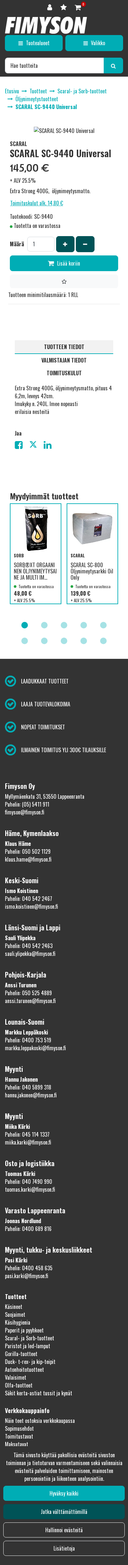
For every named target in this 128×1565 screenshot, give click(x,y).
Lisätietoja (64, 1548)
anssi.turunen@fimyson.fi (30, 1001)
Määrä (17, 244)
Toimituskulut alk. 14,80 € (36, 203)
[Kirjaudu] (50, 7)
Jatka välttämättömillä (64, 1512)
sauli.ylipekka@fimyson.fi (30, 954)
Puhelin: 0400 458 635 (29, 1268)
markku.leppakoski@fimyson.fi (35, 1048)
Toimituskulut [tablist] (64, 373)
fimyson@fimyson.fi (24, 812)
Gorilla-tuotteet (21, 1354)
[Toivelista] (64, 7)
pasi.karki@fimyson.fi (26, 1276)
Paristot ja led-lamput (27, 1346)
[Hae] (113, 65)
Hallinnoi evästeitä (64, 1530)
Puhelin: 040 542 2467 (28, 899)
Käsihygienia (17, 1322)
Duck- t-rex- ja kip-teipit (30, 1362)
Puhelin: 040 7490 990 (28, 1181)
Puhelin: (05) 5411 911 (27, 804)
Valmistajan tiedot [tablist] (64, 360)
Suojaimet (15, 1314)
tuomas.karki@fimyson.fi (30, 1189)
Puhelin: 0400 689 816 (28, 1229)
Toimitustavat (19, 1436)
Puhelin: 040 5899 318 (28, 1087)
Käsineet (13, 1307)
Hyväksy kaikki (64, 1493)
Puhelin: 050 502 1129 (28, 851)
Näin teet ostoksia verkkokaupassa (40, 1421)
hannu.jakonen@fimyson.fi (31, 1095)
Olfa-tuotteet (18, 1385)
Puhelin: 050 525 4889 (28, 993)
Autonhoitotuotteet (24, 1369)
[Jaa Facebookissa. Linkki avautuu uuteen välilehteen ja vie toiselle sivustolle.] (22, 446)
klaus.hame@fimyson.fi (28, 859)
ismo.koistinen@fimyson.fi (31, 906)
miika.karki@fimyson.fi (28, 1142)
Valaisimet (15, 1377)
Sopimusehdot (19, 1428)
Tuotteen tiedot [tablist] (64, 347)
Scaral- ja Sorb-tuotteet (29, 1338)
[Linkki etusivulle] (46, 25)
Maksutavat (16, 1444)
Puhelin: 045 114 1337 (27, 1134)
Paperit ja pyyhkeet (24, 1330)
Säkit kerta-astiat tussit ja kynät (38, 1393)
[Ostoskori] (78, 7)
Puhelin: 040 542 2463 (29, 946)
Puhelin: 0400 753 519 (28, 1040)
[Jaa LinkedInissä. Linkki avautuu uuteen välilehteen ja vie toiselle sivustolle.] (50, 446)
